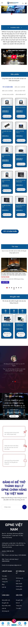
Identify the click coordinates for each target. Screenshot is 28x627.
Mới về (18, 603)
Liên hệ (4, 587)
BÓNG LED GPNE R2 (7, 107)
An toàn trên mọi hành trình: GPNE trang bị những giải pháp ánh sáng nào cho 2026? (13, 274)
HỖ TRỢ (6, 458)
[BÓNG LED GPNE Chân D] (21, 126)
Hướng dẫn (19, 589)
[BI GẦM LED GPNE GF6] (7, 200)
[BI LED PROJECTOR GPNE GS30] (21, 175)
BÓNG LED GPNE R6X (6, 156)
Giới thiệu (4, 579)
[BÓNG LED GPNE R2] (7, 102)
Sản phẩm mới (6, 600)
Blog (3, 584)
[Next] (26, 272)
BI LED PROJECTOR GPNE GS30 (20, 181)
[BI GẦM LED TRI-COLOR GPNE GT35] (21, 319)
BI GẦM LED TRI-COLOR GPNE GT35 (20, 325)
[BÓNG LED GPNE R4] (21, 102)
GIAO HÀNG (7, 430)
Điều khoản (19, 583)
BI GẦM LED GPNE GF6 (6, 206)
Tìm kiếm (4, 576)
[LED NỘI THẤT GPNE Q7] (7, 126)
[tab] (7, 86)
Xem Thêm (5, 282)
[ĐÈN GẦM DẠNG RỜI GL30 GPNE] (7, 319)
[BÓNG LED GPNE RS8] (7, 175)
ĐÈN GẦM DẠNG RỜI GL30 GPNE (6, 325)
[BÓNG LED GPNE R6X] (7, 150)
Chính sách (19, 586)
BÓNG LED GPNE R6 (21, 155)
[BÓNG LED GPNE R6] (21, 150)
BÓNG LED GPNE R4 (21, 107)
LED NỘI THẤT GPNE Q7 (6, 132)
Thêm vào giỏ (8, 116)
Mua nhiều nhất (6, 605)
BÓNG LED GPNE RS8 (6, 181)
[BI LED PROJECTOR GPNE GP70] (21, 200)
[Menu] (2, 3)
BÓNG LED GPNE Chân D (20, 132)
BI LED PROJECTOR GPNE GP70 (20, 206)
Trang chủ (5, 581)
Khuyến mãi (5, 603)
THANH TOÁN (8, 443)
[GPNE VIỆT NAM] (12, 3)
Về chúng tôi (19, 578)
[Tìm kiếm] (22, 3)
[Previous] (1, 272)
